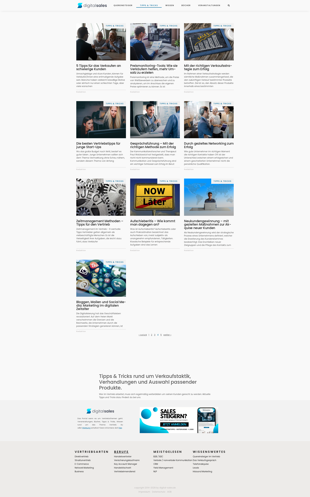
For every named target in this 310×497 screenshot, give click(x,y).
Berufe (121, 452)
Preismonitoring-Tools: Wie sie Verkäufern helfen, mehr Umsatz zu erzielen (154, 69)
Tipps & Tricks (149, 5)
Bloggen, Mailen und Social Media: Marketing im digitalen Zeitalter (101, 305)
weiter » (167, 334)
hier (120, 428)
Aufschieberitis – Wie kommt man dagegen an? (152, 223)
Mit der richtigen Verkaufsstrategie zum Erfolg (208, 67)
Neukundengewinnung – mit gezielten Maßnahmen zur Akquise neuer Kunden (207, 224)
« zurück (143, 334)
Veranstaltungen (209, 5)
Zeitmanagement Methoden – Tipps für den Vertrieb (99, 223)
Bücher (186, 5)
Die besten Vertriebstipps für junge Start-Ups (98, 145)
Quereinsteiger (123, 5)
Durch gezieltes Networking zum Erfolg (209, 145)
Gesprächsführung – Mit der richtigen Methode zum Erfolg (153, 145)
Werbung (86, 428)
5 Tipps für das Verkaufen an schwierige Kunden (98, 67)
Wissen (169, 5)
